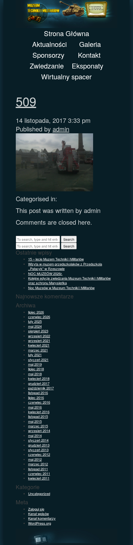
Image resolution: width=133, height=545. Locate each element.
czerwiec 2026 (39, 316)
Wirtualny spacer (66, 76)
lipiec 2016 (36, 397)
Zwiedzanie (47, 65)
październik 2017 (41, 387)
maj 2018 (35, 373)
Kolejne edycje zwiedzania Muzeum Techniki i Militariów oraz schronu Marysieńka (69, 280)
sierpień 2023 (38, 330)
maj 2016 (35, 407)
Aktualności (49, 44)
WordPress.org (39, 523)
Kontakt (89, 55)
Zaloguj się (36, 508)
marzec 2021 (38, 349)
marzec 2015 (38, 425)
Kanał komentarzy (42, 518)
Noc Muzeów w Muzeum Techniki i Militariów (61, 287)
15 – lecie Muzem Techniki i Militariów (56, 258)
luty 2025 (35, 321)
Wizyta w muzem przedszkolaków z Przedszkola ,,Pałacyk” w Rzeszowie (65, 266)
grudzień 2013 (38, 445)
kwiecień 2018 (38, 378)
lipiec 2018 (36, 368)
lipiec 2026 (36, 312)
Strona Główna (66, 33)
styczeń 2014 (38, 440)
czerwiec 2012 (39, 454)
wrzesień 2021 (39, 340)
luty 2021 (35, 354)
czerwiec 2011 (39, 473)
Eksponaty (87, 65)
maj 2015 (35, 421)
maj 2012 (35, 459)
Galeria (90, 44)
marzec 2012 (38, 463)
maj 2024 (35, 326)
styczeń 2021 (38, 359)
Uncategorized (39, 493)
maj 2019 (35, 364)
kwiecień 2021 (38, 345)
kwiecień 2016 (38, 411)
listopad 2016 (38, 392)
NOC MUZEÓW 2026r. (45, 273)
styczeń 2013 (38, 449)
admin (61, 128)
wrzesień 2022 (39, 335)
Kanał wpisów (38, 513)
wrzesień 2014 (39, 430)
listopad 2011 (38, 468)
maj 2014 (35, 435)
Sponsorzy (48, 55)
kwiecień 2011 (38, 478)
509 (26, 101)
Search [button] (68, 239)
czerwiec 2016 (39, 402)
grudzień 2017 (38, 383)
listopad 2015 (38, 416)
